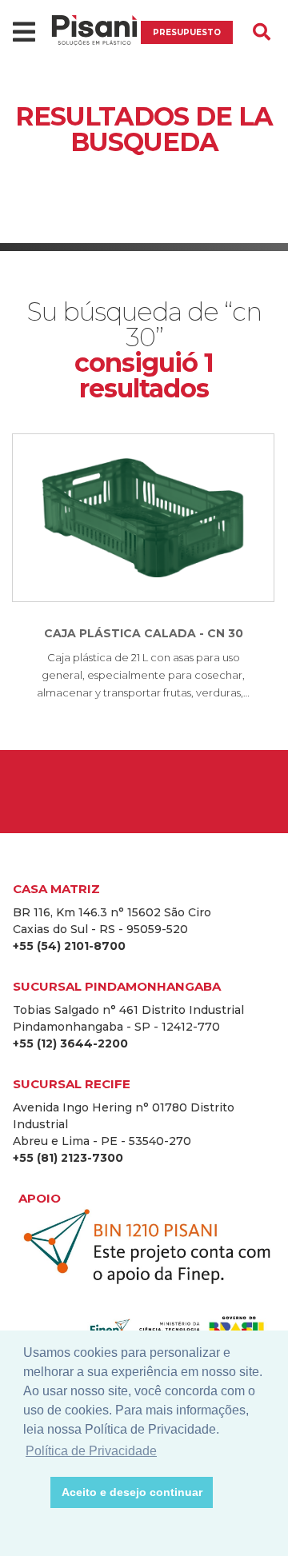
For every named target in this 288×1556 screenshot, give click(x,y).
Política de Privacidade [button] (91, 1451)
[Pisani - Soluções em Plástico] (94, 32)
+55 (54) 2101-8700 (69, 946)
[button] (34, 1492)
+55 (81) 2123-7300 (68, 1158)
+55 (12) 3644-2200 (70, 1043)
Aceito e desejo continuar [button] (132, 1492)
